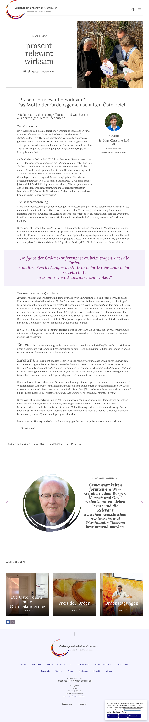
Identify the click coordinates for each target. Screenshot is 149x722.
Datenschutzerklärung (132, 710)
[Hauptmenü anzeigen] (139, 9)
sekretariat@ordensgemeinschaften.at (74, 696)
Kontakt (96, 671)
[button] (8, 622)
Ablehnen (123, 716)
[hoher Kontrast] (133, 9)
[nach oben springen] (74, 634)
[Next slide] (140, 503)
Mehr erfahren (134, 716)
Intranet (109, 671)
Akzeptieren (112, 716)
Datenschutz (67, 704)
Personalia (45, 671)
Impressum (82, 704)
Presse (70, 671)
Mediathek (83, 671)
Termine (59, 671)
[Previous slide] (8, 503)
